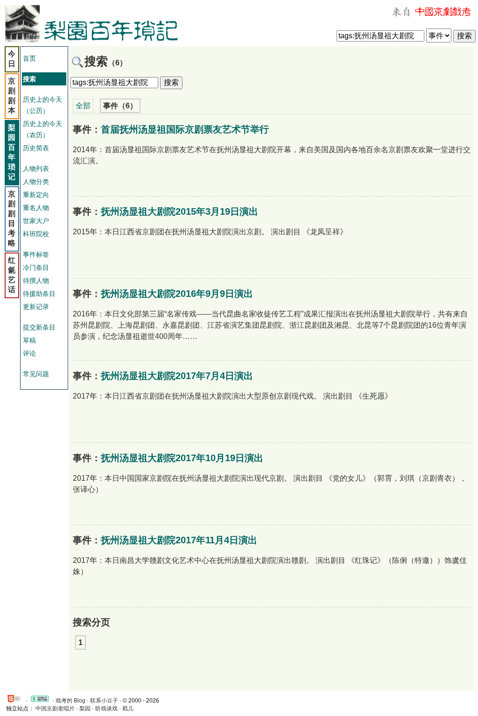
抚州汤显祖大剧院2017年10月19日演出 (182, 458)
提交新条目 (39, 327)
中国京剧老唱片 (55, 708)
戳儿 (128, 708)
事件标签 (36, 254)
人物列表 (36, 168)
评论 (29, 353)
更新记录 (36, 306)
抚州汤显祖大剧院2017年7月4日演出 (177, 376)
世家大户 (36, 221)
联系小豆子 (104, 700)
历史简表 (36, 148)
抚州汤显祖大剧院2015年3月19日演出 (179, 211)
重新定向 (36, 194)
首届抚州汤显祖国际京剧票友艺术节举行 (185, 129)
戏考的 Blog (70, 700)
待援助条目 (39, 293)
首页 (29, 58)
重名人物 (36, 207)
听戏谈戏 (106, 708)
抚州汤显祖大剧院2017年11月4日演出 (179, 540)
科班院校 (36, 234)
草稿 (29, 340)
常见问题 (36, 374)
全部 (83, 106)
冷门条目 (36, 267)
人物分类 (36, 181)
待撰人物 (36, 280)
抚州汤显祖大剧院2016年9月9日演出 (177, 293)
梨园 (85, 708)
